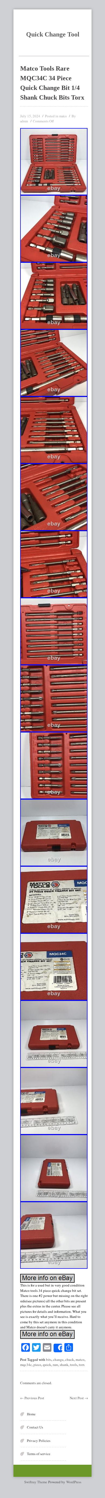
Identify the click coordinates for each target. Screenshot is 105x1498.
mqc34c (26, 1364)
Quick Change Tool (52, 34)
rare (55, 1364)
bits (48, 1359)
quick (47, 1364)
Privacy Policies (38, 1440)
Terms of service (38, 1453)
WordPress (73, 1481)
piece (37, 1364)
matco (63, 116)
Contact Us (35, 1427)
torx (82, 1364)
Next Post (79, 1397)
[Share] (57, 1348)
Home (31, 1414)
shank (64, 1364)
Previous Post (32, 1397)
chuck (69, 1359)
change (58, 1359)
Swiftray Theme (36, 1481)
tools (73, 1364)
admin (24, 121)
